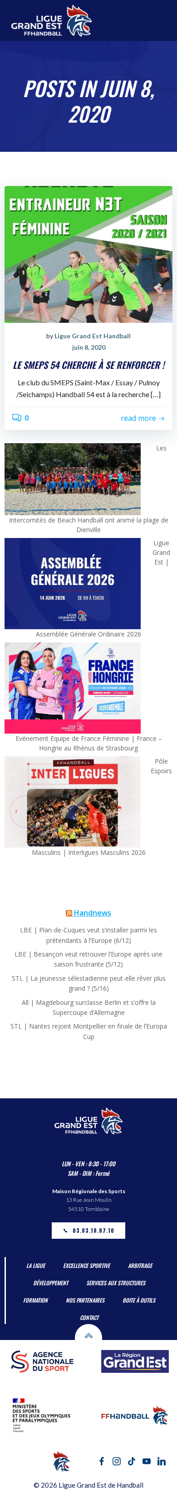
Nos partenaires (85, 1300)
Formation (35, 1300)
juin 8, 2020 (88, 347)
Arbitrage (140, 1265)
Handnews (92, 913)
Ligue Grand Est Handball (92, 336)
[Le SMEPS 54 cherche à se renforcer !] (88, 253)
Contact (89, 1317)
